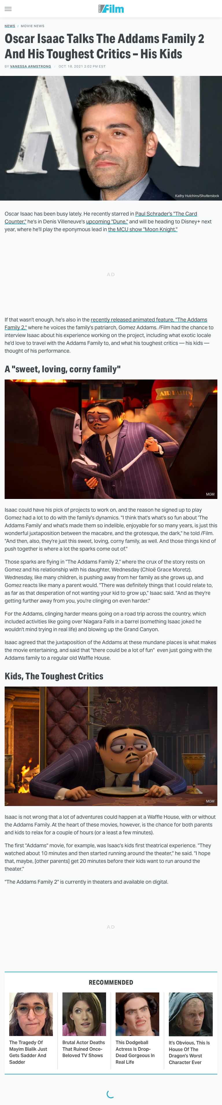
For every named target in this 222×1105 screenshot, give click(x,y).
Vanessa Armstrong (30, 66)
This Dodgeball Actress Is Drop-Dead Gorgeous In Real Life (135, 1052)
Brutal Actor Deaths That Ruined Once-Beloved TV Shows (83, 1049)
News (10, 26)
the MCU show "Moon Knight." (142, 229)
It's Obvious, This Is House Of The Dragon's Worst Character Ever (189, 1052)
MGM (210, 494)
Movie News (33, 26)
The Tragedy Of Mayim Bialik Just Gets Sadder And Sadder (28, 1052)
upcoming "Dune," (107, 221)
